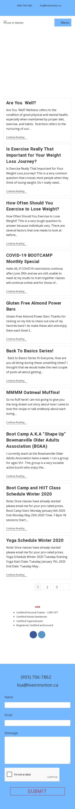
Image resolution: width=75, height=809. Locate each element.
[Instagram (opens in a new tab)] (40, 9)
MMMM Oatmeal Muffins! (33, 392)
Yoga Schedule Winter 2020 (35, 540)
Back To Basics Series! (30, 350)
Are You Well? (21, 102)
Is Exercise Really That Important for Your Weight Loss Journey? (33, 155)
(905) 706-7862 (24, 5)
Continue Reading (16, 137)
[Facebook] (33, 634)
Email (8, 715)
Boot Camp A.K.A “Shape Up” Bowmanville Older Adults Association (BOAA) (36, 440)
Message (11, 733)
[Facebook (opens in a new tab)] (35, 9)
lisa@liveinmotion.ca (50, 5)
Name (9, 697)
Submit (37, 791)
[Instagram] (41, 634)
